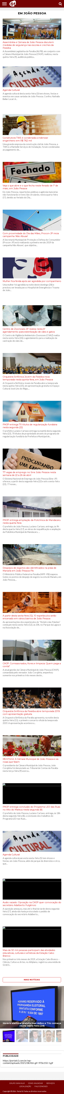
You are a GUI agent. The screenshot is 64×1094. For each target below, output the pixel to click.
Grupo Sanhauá (17, 1083)
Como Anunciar (35, 1083)
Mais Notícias (32, 980)
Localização (25, 1086)
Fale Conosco (41, 1086)
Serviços (50, 1083)
